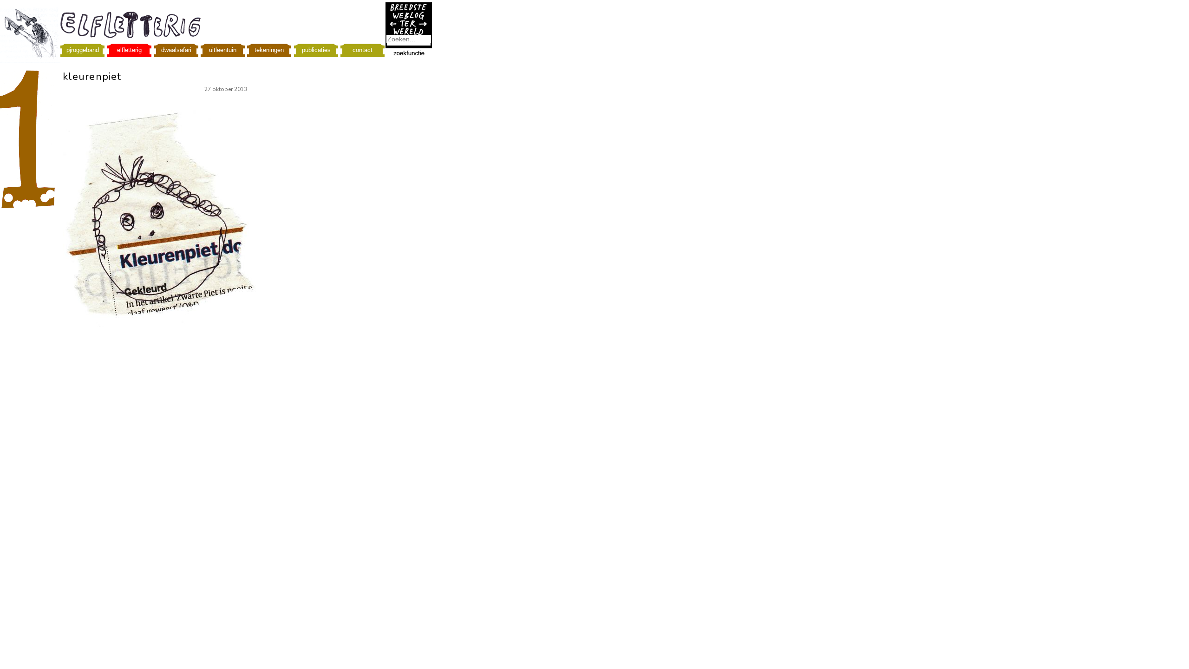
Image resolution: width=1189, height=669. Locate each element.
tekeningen (269, 49)
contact (362, 49)
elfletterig (129, 49)
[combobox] (408, 39)
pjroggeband (82, 49)
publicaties (316, 49)
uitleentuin (222, 49)
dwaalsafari (176, 49)
